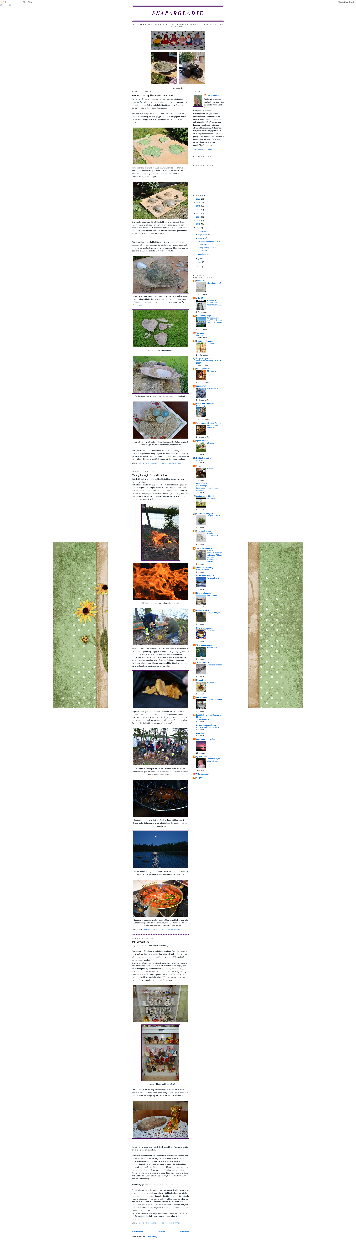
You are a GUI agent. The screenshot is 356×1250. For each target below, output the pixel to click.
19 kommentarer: (174, 929)
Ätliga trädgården (203, 358)
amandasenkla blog (204, 568)
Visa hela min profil (202, 149)
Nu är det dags (201, 460)
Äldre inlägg (184, 1232)
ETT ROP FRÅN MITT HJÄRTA (207, 727)
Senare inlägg (137, 1232)
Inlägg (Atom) (151, 1237)
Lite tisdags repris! (214, 283)
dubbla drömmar (202, 570)
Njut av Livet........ (203, 757)
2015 (198, 213)
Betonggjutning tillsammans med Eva (152, 95)
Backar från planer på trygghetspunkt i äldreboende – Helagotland (208, 488)
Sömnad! (210, 343)
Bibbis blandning (203, 458)
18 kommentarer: (174, 1223)
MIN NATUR (201, 386)
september (202, 235)
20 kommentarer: (173, 463)
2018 (198, 203)
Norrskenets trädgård (205, 576)
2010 (198, 267)
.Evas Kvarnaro (202, 663)
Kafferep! (199, 335)
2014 (198, 217)
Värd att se (211, 498)
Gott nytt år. (211, 630)
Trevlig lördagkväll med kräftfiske (150, 475)
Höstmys (210, 468)
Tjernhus (200, 333)
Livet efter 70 (201, 484)
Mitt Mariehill (201, 697)
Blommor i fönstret (204, 341)
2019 (198, 199)
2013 (198, 221)
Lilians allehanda (203, 593)
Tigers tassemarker (204, 645)
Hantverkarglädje (203, 316)
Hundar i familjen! (213, 613)
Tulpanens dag (212, 389)
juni (200, 262)
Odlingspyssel (202, 774)
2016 (198, 210)
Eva (141, 102)
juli (199, 258)
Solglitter (200, 778)
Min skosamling (140, 941)
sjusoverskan (202, 441)
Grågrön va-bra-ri (213, 516)
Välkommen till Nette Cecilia (208, 423)
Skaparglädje (178, 13)
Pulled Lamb (212, 682)
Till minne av (212, 371)
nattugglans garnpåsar (206, 739)
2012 (198, 224)
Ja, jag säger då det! (205, 496)
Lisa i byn (200, 281)
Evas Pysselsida (203, 369)
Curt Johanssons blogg (206, 725)
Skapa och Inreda (203, 531)
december (202, 231)
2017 (198, 206)
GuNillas (200, 733)
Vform (199, 466)
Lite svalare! (211, 443)
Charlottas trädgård (204, 514)
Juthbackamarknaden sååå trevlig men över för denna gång (214, 320)
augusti (201, 238)
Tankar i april (212, 595)
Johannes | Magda (204, 548)
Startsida (161, 1232)
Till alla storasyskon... (204, 719)
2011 (198, 228)
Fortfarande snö (213, 578)
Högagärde (201, 680)
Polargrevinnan (202, 610)
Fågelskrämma (212, 648)
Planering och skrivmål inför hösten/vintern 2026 (214, 302)
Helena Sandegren (204, 628)
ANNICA (199, 298)
